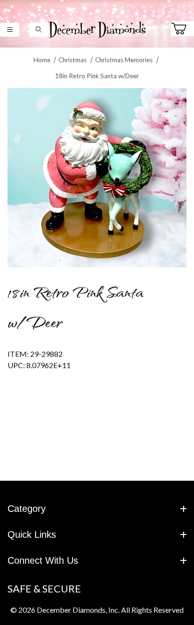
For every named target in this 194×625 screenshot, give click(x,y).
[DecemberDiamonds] (97, 28)
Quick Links (32, 534)
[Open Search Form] (38, 29)
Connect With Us (43, 560)
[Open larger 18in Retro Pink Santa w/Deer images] (97, 177)
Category (27, 508)
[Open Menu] (9, 29)
